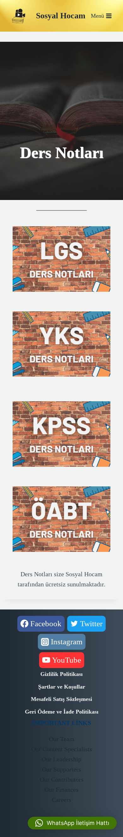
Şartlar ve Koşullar (61, 687)
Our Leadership (61, 759)
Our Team (61, 738)
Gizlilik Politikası (61, 674)
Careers (61, 799)
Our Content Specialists (61, 749)
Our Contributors (62, 779)
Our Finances (61, 789)
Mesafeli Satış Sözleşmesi (61, 699)
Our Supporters (61, 769)
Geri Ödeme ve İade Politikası (61, 712)
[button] (72, 823)
